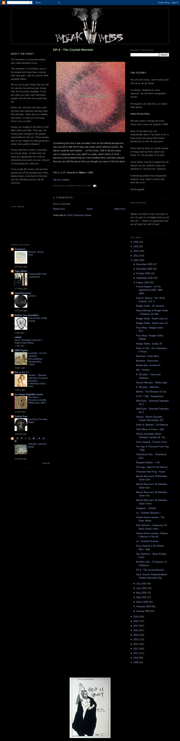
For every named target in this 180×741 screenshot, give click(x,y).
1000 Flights (21, 350)
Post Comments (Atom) (79, 215)
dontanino (20, 249)
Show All (46, 463)
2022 (136, 251)
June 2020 (141, 588)
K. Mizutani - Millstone (147, 387)
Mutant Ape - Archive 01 (148, 365)
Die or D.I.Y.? (22, 372)
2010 (136, 657)
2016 (136, 630)
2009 (136, 662)
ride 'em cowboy (61, 179)
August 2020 (143, 282)
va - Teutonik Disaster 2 (148, 512)
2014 (136, 639)
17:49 (88, 186)
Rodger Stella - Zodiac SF (149, 343)
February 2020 (144, 606)
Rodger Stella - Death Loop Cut (152, 318)
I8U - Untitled (142, 370)
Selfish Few (21, 416)
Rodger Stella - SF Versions (150, 306)
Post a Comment (61, 204)
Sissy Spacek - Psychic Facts (151, 442)
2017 (136, 625)
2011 (136, 653)
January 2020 (143, 611)
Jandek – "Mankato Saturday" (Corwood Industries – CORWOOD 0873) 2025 (37, 381)
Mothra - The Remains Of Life (151, 391)
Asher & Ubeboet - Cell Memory (152, 424)
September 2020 (145, 278)
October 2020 (143, 273)
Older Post (119, 209)
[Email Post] (94, 186)
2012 (136, 648)
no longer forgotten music (29, 394)
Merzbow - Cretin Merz (147, 356)
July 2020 (141, 583)
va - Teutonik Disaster (147, 541)
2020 (136, 260)
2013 (136, 644)
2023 (136, 246)
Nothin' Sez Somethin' (27, 315)
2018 (136, 621)
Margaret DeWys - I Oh (148, 462)
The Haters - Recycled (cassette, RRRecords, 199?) (37, 400)
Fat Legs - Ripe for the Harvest (152, 467)
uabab (18, 337)
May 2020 (141, 592)
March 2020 (142, 602)
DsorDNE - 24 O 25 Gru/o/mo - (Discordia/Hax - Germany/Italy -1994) (37, 359)
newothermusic (23, 293)
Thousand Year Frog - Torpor (150, 471)
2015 (136, 635)
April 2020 (141, 597)
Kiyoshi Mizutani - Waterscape (151, 382)
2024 (136, 242)
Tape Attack (21, 271)
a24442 (32, 296)
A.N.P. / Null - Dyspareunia (149, 396)
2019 (136, 616)
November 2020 (144, 269)
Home (90, 209)
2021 (136, 255)
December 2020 (144, 264)
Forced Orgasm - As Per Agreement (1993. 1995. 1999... (149, 290)
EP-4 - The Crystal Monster (73, 49)
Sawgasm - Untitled (146, 508)
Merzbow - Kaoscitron (147, 360)
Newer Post (59, 209)
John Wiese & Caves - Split (150, 429)
